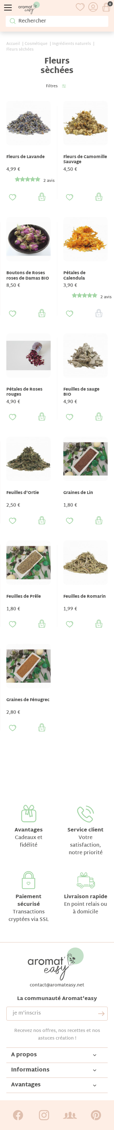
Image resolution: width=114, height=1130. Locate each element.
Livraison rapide (85, 897)
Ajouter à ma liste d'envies (12, 197)
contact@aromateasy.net (57, 985)
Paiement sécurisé (28, 900)
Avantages (29, 830)
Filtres (52, 86)
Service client (85, 830)
